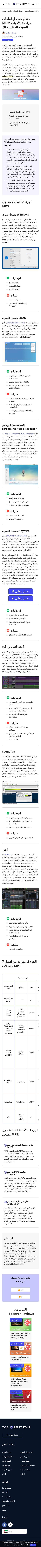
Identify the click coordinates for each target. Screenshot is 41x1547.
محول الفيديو (6, 1452)
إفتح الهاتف (6, 1465)
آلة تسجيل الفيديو (16, 1343)
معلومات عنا (6, 1488)
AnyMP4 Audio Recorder (17, 536)
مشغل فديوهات (7, 1456)
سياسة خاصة (7, 1497)
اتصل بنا (5, 1492)
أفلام (4, 1474)
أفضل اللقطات (17, 11)
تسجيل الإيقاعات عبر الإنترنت (19, 376)
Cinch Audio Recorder (16, 323)
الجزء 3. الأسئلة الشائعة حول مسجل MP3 (19, 123)
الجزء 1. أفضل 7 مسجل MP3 (19, 112)
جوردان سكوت (11, 33)
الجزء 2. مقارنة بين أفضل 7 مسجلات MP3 (18, 117)
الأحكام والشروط (8, 1501)
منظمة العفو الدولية (28, 1465)
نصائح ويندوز (25, 1461)
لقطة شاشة (6, 1461)
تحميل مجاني (13, 1435)
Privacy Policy (25, 1545)
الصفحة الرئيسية (29, 11)
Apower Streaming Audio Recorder (19, 433)
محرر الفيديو (25, 1456)
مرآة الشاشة (25, 1469)
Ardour (8, 854)
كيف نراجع (6, 1505)
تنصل (4, 1510)
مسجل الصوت (7, 40)
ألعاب (23, 1474)
